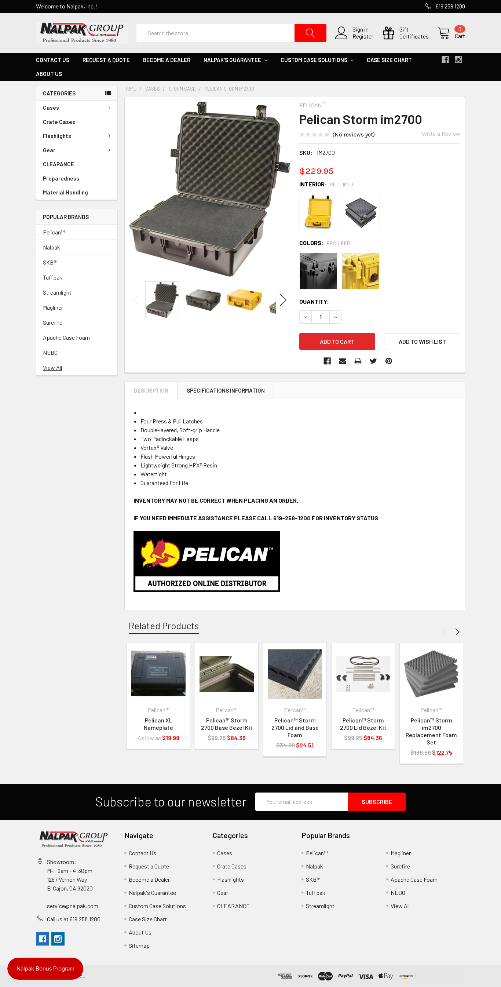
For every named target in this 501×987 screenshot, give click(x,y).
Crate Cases (59, 122)
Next (283, 300)
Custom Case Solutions (314, 60)
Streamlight (57, 292)
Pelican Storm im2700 (229, 89)
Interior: (326, 184)
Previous (136, 300)
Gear (49, 150)
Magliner (53, 307)
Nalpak (51, 247)
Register (362, 36)
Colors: (324, 242)
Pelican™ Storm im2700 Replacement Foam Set (431, 731)
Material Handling (65, 192)
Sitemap (139, 945)
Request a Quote (106, 60)
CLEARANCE (58, 164)
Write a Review (441, 133)
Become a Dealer (166, 60)
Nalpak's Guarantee (233, 60)
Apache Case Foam (66, 337)
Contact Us (52, 60)
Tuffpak (52, 277)
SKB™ (50, 262)
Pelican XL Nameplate (158, 724)
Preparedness (61, 178)
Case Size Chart (389, 60)
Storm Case (182, 89)
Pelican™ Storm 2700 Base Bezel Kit (227, 724)
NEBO (50, 352)
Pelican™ (54, 232)
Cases (51, 107)
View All (52, 367)
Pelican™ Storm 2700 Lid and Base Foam (295, 727)
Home (130, 89)
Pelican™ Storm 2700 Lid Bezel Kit (363, 724)
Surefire (52, 322)
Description (151, 390)
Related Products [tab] (164, 625)
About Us (49, 73)
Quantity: (314, 301)
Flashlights (57, 135)
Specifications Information (226, 390)
